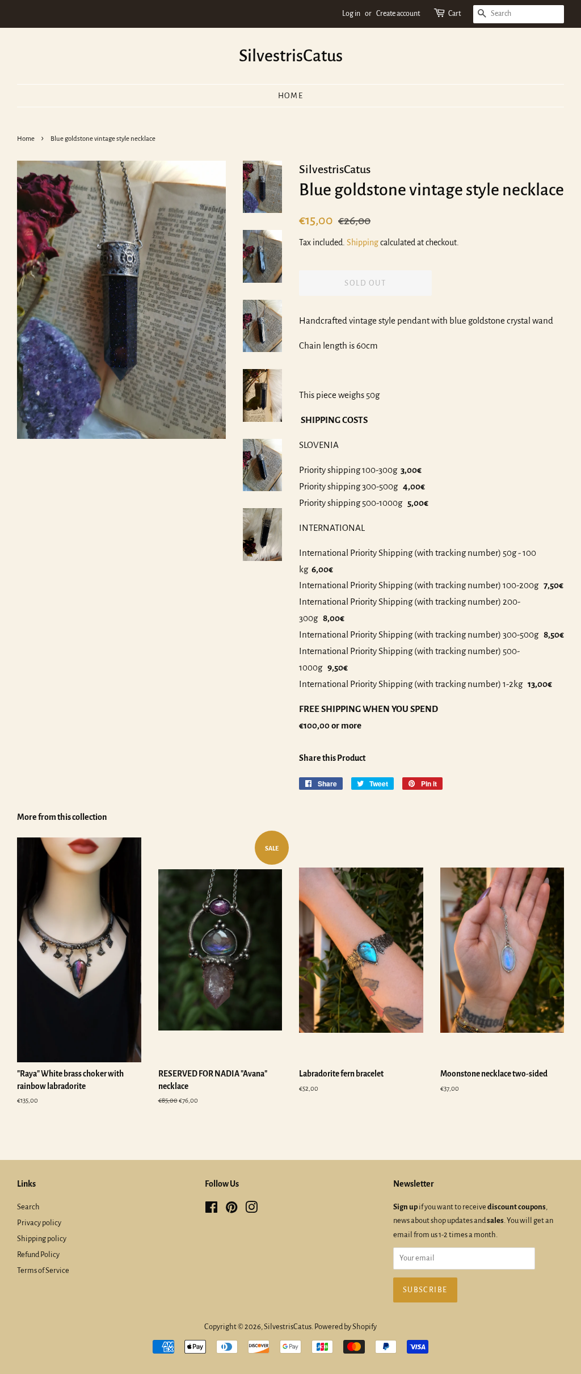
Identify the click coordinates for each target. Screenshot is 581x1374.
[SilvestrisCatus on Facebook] (211, 1209)
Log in (351, 14)
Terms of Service (43, 1270)
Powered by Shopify (345, 1326)
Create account (398, 14)
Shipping (362, 242)
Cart (454, 14)
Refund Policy (38, 1254)
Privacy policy (39, 1222)
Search (28, 1207)
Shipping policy (41, 1238)
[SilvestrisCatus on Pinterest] (231, 1209)
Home (291, 95)
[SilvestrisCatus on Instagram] (251, 1209)
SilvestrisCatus (291, 56)
